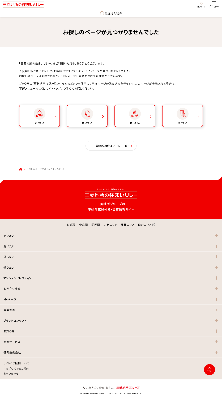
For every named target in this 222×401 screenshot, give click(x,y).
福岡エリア (127, 224)
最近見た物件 (113, 13)
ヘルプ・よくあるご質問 (16, 368)
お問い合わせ (10, 373)
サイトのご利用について (16, 363)
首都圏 (71, 224)
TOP (209, 371)
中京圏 (83, 224)
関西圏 (95, 224)
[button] (111, 235)
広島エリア (110, 224)
